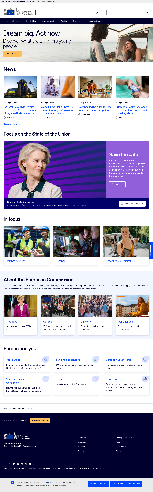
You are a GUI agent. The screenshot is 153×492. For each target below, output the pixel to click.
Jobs (59, 379)
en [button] (100, 12)
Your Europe (13, 359)
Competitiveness (15, 260)
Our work (86, 321)
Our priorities (125, 321)
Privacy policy (69, 468)
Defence (61, 260)
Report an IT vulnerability (14, 468)
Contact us (82, 442)
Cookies (56, 468)
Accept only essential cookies (126, 483)
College (47, 321)
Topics (81, 451)
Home (6, 21)
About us (82, 438)
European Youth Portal (119, 359)
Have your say (114, 379)
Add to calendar (131, 204)
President (11, 321)
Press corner (121, 446)
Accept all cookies (98, 483)
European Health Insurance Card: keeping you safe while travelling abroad (132, 110)
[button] (18, 408)
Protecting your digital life (120, 260)
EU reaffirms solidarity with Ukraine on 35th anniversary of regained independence (20, 110)
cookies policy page (51, 482)
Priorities (81, 446)
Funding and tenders (68, 359)
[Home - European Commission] (22, 11)
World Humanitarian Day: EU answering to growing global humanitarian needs (57, 110)
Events (118, 451)
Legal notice (84, 468)
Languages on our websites (38, 468)
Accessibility (97, 468)
